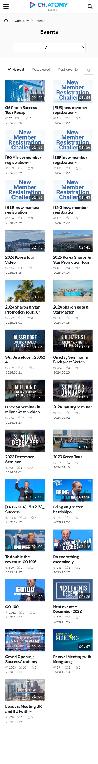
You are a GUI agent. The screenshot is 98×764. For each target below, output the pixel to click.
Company (22, 20)
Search (88, 70)
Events (40, 20)
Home (6, 20)
